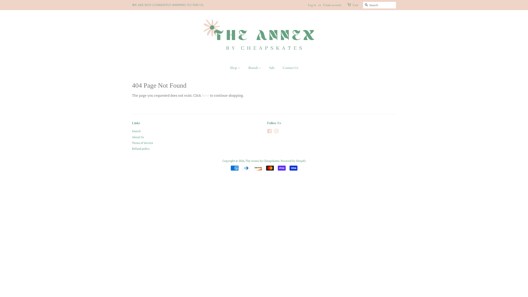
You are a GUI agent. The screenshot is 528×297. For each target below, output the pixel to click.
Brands (253, 68)
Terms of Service (142, 143)
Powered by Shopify (293, 161)
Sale (272, 68)
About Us (138, 137)
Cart (355, 5)
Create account (332, 5)
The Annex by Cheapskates (262, 161)
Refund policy (141, 149)
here (205, 95)
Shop (234, 68)
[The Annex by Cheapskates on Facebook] (269, 132)
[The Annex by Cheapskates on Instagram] (276, 132)
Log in (312, 5)
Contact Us (290, 68)
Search (136, 131)
